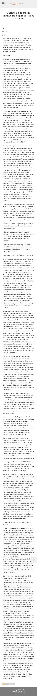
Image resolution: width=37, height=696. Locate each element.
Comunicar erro (8, 684)
